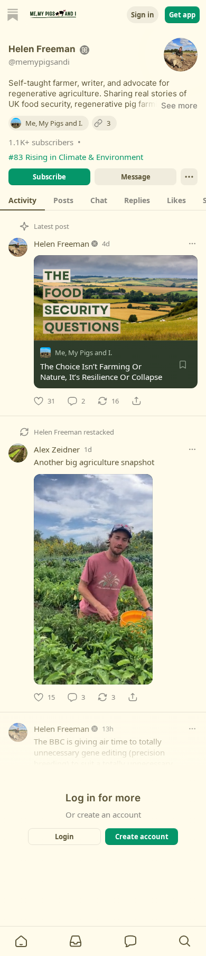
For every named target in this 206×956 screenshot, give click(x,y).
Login (64, 836)
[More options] (192, 243)
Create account (141, 836)
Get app (182, 14)
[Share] (136, 401)
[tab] (22, 199)
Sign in (142, 14)
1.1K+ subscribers (40, 142)
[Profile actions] (189, 176)
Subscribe (49, 177)
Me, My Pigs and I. (83, 352)
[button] (21, 941)
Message (136, 177)
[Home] (12, 14)
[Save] (182, 364)
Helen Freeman (61, 243)
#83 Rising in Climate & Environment (75, 157)
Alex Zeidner (57, 449)
